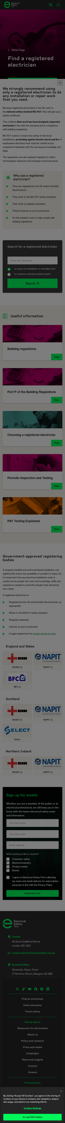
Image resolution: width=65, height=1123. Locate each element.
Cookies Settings (32, 1108)
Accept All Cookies (32, 1117)
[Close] (61, 1091)
